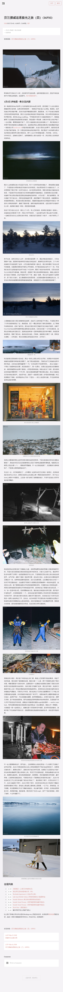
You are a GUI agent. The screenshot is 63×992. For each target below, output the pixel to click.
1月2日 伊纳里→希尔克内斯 (13, 30)
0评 (28, 23)
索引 (58, 3)
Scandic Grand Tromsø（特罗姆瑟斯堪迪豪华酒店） (29, 902)
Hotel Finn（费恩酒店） (20, 907)
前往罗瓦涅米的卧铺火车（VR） (23, 891)
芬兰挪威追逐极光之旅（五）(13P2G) (23, 929)
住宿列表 (8, 32)
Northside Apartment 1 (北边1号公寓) (24, 894)
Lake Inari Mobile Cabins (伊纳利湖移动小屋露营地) (29, 897)
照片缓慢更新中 (31, 96)
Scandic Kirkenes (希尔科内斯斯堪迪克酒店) (27, 899)
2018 (5, 23)
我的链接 (51, 914)
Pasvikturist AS (17, 127)
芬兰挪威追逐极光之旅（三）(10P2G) (23, 39)
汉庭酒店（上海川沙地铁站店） (23, 889)
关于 (51, 3)
